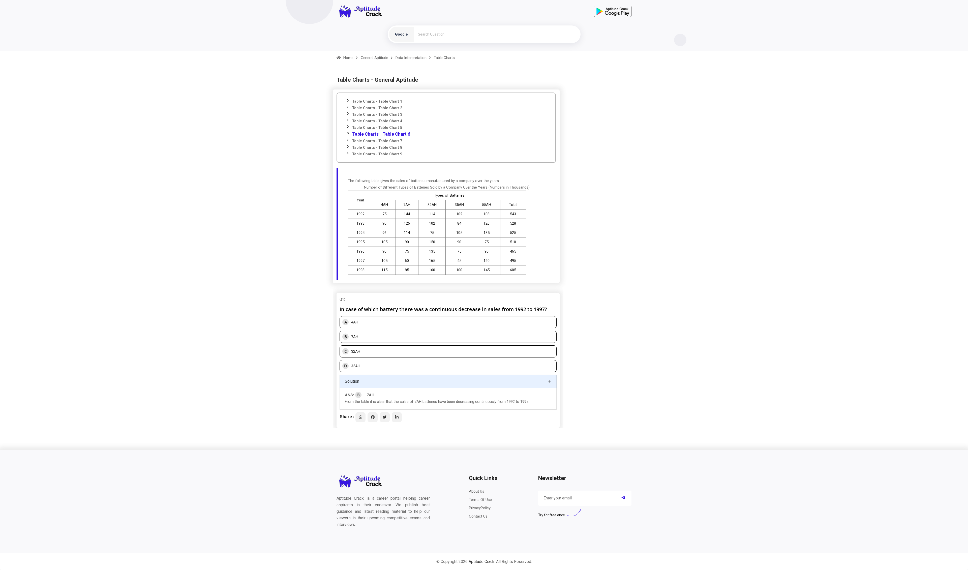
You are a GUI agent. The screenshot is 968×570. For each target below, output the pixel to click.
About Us (476, 491)
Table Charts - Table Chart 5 (377, 127)
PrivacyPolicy (480, 508)
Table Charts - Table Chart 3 (377, 114)
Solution (352, 381)
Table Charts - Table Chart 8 (377, 147)
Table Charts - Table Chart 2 (377, 108)
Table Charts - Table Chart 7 (377, 141)
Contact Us (478, 516)
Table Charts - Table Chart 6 (381, 134)
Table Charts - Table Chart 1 (377, 101)
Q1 (342, 299)
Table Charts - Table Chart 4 (377, 121)
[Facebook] (373, 417)
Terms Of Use (480, 499)
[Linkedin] (397, 417)
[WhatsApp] (360, 417)
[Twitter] (385, 417)
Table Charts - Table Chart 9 (377, 154)
